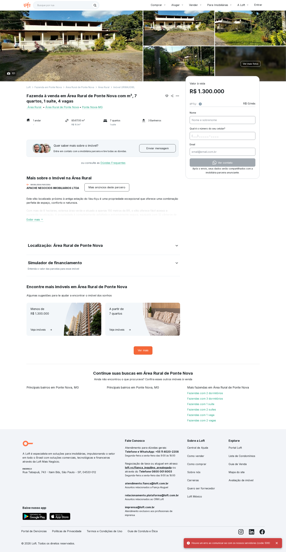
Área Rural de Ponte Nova (80, 87)
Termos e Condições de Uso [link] (104, 531)
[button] (103, 246)
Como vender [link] (195, 456)
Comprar (156, 5)
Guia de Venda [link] (238, 464)
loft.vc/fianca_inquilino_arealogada (148, 467)
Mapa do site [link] (237, 472)
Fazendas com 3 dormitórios (205, 398)
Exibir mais (33, 219)
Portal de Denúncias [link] (34, 531)
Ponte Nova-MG (92, 107)
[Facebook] (262, 532)
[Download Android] (35, 517)
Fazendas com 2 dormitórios (205, 393)
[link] (106, 187)
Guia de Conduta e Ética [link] (143, 531)
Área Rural (103, 87)
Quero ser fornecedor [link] (201, 488)
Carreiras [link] (193, 480)
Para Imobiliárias (217, 5)
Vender (193, 5)
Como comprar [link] (196, 464)
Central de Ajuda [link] (197, 447)
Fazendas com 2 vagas (201, 420)
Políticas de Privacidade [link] (66, 531)
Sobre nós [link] (193, 472)
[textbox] (66, 5)
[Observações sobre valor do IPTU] (200, 104)
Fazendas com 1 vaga (200, 415)
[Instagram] (241, 532)
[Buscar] (95, 5)
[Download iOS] (59, 517)
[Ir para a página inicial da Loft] (28, 5)
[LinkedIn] (251, 532)
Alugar (175, 5)
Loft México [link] (194, 496)
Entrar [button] (258, 4)
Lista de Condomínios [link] (242, 456)
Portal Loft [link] (235, 447)
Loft (28, 87)
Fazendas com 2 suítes (201, 409)
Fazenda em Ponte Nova (48, 87)
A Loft (241, 5)
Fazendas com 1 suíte (200, 404)
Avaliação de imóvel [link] (241, 480)
